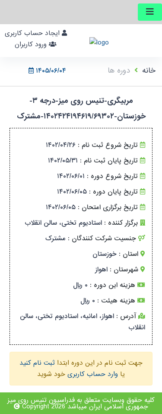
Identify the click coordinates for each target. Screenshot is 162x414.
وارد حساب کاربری (92, 374)
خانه (149, 70)
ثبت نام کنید (37, 363)
